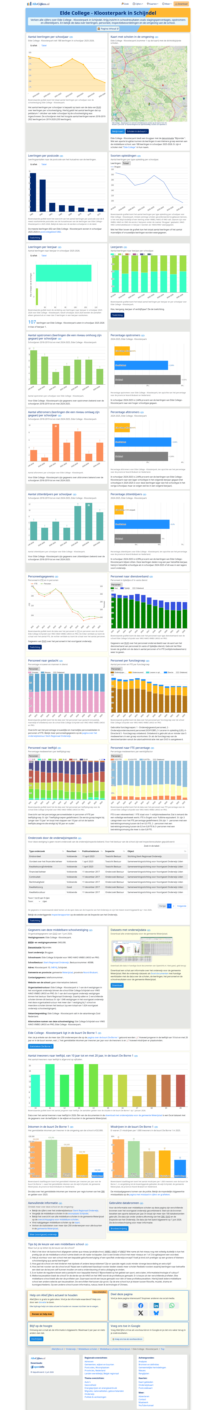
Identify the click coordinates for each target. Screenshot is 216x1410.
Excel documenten (159, 973)
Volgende (181, 906)
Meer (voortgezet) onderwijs (43, 1234)
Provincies (89, 1370)
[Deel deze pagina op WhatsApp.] (172, 1305)
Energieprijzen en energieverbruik (101, 1388)
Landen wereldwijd (93, 1373)
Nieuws (142, 1370)
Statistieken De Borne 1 (41, 1046)
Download (182, 3)
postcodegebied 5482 (50, 231)
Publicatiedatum (90, 851)
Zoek (126, 3)
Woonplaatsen (102, 1367)
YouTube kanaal (146, 1405)
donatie (42, 1302)
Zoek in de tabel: (152, 845)
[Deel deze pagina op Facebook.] (141, 1305)
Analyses (143, 1361)
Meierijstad (67, 972)
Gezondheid (90, 1385)
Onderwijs (89, 1394)
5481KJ (54, 967)
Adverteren (144, 1396)
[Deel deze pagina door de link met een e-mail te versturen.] (125, 1305)
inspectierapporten (61, 914)
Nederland (100, 1370)
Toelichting (35, 237)
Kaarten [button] (153, 3)
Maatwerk (143, 1402)
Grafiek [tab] (33, 45)
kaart (77, 1222)
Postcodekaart (145, 1388)
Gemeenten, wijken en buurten (99, 1364)
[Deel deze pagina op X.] (141, 1313)
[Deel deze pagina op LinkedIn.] (156, 1305)
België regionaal (111, 1373)
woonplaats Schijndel (78, 1213)
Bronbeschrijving (119, 1228)
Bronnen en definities (149, 1364)
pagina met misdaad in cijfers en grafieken (149, 1194)
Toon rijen (37, 901)
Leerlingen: (116, 163)
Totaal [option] (126, 163)
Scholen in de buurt (136, 131)
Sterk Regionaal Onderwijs (56, 962)
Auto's (88, 1382)
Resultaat (71, 851)
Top (162, 1349)
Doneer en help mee (42, 1314)
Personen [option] (115, 584)
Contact (142, 1399)
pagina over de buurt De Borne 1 (103, 1037)
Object (131, 851)
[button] (71, 37)
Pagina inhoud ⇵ (109, 28)
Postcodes (89, 1367)
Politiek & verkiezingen (95, 1397)
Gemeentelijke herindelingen (152, 1367)
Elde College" (130, 147)
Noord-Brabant (90, 972)
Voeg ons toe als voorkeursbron (128, 1339)
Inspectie (109, 851)
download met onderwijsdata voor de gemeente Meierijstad (133, 1115)
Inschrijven (36, 1339)
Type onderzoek (37, 851)
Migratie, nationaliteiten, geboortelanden (104, 1391)
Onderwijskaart (146, 1385)
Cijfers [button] (138, 3)
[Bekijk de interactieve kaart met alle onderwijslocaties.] (149, 85)
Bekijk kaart (117, 131)
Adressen (89, 1361)
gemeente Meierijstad (47, 1228)
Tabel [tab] (44, 45)
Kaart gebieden (146, 1382)
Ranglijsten (144, 1373)
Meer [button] (167, 3)
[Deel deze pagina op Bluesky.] (156, 1313)
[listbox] (126, 163)
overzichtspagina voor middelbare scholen (58, 1219)
